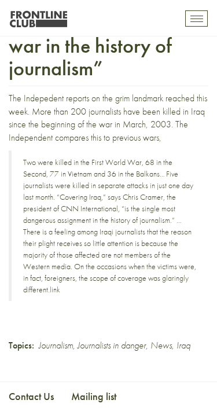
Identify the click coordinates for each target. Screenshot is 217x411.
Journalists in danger (112, 345)
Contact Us (31, 396)
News (161, 345)
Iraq (183, 345)
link (55, 289)
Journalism (56, 345)
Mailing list (93, 396)
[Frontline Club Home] (38, 16)
